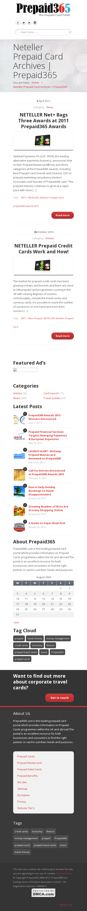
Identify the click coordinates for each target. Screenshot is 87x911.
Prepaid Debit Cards (29, 769)
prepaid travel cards (26, 652)
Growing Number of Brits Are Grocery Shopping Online (48, 508)
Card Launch (51, 393)
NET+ (24, 197)
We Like (22, 782)
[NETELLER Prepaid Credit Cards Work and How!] (43, 266)
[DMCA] (43, 896)
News (49, 107)
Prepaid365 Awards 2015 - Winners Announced (45, 417)
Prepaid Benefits (27, 776)
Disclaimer (23, 795)
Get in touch (60, 698)
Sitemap (22, 788)
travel (44, 652)
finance (50, 645)
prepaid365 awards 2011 (26, 206)
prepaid (19, 638)
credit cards (21, 645)
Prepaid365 (57, 652)
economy (37, 645)
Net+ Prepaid (35, 318)
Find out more (64, 873)
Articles (49, 238)
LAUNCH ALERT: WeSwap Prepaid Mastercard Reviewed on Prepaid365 (45, 454)
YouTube (29, 22)
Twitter (23, 22)
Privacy (21, 801)
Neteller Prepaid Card (52, 197)
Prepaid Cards (26, 756)
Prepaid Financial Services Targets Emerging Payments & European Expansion (48, 435)
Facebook (18, 22)
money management (57, 638)
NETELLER (33, 197)
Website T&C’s (26, 808)
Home (35, 82)
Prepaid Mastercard (29, 763)
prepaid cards (22, 658)
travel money (35, 638)
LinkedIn (35, 22)
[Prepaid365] (43, 10)
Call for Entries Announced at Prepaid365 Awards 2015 (47, 472)
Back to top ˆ (67, 904)
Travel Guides (52, 398)
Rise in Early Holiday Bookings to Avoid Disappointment (42, 490)
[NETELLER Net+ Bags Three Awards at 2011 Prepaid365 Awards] (43, 141)
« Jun (16, 622)
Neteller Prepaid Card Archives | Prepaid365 (40, 87)
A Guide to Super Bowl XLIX (47, 523)
